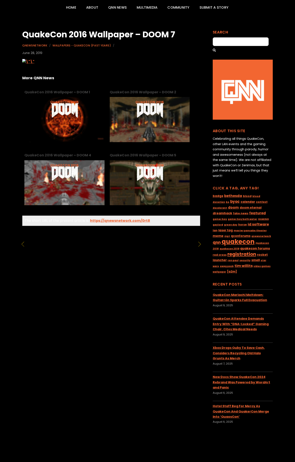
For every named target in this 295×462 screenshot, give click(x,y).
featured (257, 213)
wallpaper (219, 271)
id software (258, 224)
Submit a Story (214, 7)
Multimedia (147, 7)
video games (262, 266)
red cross (220, 255)
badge (218, 196)
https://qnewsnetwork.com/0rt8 (120, 220)
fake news (240, 213)
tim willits (244, 265)
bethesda (233, 195)
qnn (217, 242)
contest (262, 202)
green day (230, 224)
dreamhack (222, 213)
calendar (248, 202)
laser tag (225, 230)
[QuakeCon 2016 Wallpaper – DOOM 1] (64, 140)
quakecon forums (255, 248)
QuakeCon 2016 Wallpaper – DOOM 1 (57, 92)
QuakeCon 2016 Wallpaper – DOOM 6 (60, 247)
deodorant (220, 208)
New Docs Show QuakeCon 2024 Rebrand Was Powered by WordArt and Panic (241, 382)
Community (178, 7)
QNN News (117, 7)
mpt (227, 236)
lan (215, 230)
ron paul (233, 260)
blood (247, 196)
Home (71, 7)
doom (233, 207)
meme (218, 236)
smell (255, 260)
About (92, 7)
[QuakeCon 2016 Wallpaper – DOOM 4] (64, 204)
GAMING (263, 219)
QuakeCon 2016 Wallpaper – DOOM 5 (143, 155)
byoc (235, 201)
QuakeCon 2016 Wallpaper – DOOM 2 (143, 92)
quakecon (238, 241)
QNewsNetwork (34, 45)
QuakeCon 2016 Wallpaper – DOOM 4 (57, 155)
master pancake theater (250, 230)
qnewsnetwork (261, 236)
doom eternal (251, 208)
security (245, 260)
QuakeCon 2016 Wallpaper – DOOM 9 (154, 247)
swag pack (227, 266)
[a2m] (232, 272)
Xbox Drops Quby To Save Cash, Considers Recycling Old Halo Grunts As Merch (239, 353)
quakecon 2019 (229, 248)
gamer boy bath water (242, 219)
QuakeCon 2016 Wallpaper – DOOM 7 (98, 34)
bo (227, 202)
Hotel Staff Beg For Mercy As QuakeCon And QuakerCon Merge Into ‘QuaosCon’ (241, 411)
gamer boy (220, 219)
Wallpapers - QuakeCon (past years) (81, 45)
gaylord (218, 224)
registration (241, 254)
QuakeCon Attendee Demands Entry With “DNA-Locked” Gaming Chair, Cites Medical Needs (241, 323)
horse (242, 224)
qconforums (241, 236)
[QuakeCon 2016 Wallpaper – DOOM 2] (150, 140)
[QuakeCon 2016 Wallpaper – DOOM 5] (150, 204)
